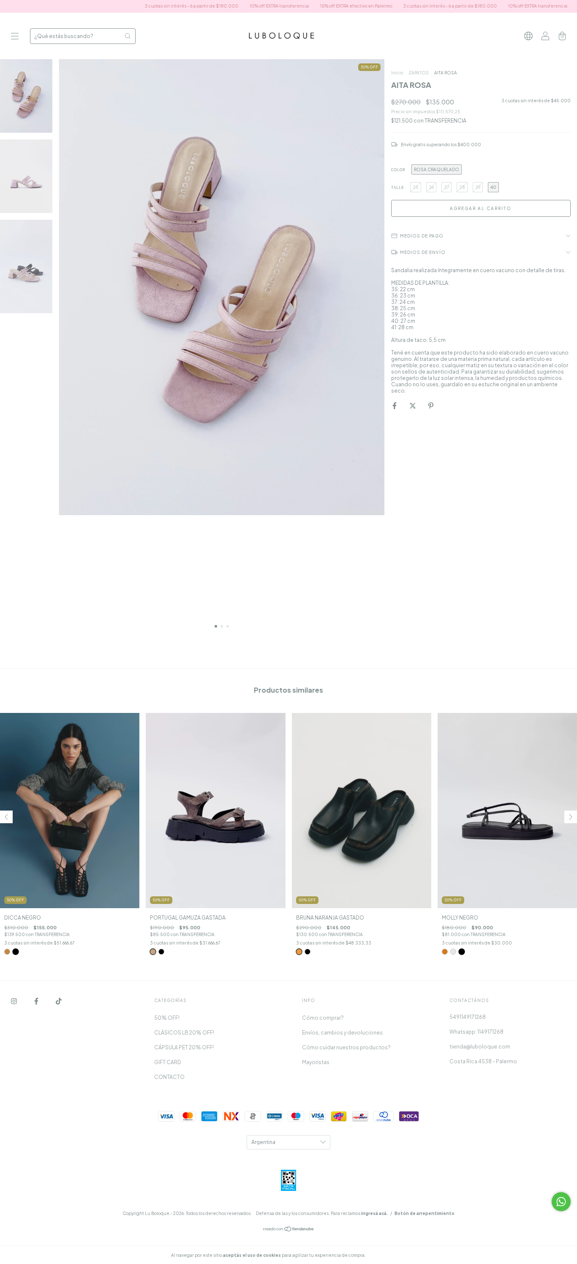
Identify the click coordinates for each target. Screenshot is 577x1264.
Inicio (397, 72)
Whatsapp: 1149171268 (476, 1032)
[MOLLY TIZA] (453, 952)
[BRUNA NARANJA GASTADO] (299, 951)
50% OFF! (167, 1018)
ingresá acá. (374, 1213)
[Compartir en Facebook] (395, 405)
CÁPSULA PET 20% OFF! (184, 1047)
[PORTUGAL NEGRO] (161, 952)
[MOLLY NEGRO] (461, 951)
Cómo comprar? (323, 1018)
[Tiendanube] (288, 1230)
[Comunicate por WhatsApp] (561, 1201)
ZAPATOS (418, 72)
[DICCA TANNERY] (7, 952)
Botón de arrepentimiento (425, 1213)
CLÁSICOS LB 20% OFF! (184, 1032)
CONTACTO (169, 1077)
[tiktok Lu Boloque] (58, 1001)
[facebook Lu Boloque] (37, 1001)
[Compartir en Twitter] (413, 405)
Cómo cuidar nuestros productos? (346, 1047)
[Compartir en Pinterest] (430, 405)
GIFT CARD (167, 1062)
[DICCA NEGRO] (15, 951)
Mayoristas (315, 1062)
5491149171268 (467, 1017)
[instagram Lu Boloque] (14, 1001)
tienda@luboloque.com (479, 1046)
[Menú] (15, 37)
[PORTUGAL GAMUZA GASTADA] (153, 951)
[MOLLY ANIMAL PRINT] (445, 952)
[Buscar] (127, 36)
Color (398, 170)
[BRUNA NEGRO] (307, 952)
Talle (397, 188)
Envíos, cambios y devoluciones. (343, 1032)
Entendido (389, 1255)
